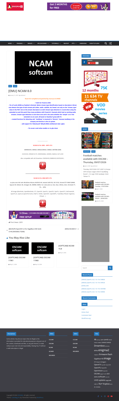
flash (110, 354)
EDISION (107, 346)
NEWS (10, 43)
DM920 (108, 342)
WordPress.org (86, 318)
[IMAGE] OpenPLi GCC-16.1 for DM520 (93, 282)
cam (102, 340)
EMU (10, 86)
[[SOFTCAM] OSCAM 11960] (43, 244)
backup (98, 339)
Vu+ (100, 383)
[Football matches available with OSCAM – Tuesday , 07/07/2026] (88, 185)
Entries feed (85, 312)
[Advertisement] (59, 27)
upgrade (108, 380)
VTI (97, 384)
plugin (101, 374)
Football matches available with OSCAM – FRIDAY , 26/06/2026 (102, 196)
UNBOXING (83, 43)
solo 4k (107, 377)
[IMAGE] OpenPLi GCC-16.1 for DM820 (93, 279)
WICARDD (52, 355)
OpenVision (98, 371)
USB (95, 384)
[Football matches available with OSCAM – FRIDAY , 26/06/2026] (88, 197)
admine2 (23, 95)
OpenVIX (105, 371)
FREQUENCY (87, 151)
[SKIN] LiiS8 (85, 286)
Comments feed (86, 315)
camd (106, 339)
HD (102, 359)
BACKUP (66, 43)
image (107, 358)
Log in (83, 309)
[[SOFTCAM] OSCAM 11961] (18, 244)
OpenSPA (104, 368)
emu (96, 350)
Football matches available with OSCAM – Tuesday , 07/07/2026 (102, 184)
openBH (104, 365)
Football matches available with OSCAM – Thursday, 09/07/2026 (95, 159)
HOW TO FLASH (94, 43)
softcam (101, 376)
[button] (13, 43)
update (102, 380)
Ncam (98, 362)
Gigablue (97, 359)
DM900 (104, 342)
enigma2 (103, 350)
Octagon (103, 362)
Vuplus (106, 383)
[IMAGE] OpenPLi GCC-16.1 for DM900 (93, 292)
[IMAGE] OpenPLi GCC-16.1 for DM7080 (94, 289)
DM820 (99, 342)
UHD (96, 380)
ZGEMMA (98, 387)
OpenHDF (108, 365)
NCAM (15, 86)
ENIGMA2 (20, 43)
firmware (103, 354)
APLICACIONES (42, 43)
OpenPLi (97, 367)
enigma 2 (96, 354)
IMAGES (30, 43)
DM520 (110, 339)
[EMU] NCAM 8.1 (71, 229)
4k (95, 339)
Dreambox (99, 345)
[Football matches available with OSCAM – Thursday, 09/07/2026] (97, 140)
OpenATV (97, 365)
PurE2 (104, 374)
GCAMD (51, 351)
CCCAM (51, 339)
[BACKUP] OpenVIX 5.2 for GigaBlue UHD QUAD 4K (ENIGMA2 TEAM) (25, 230)
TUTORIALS (55, 43)
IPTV (73, 43)
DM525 (95, 342)
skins (96, 377)
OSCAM (51, 343)
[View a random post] (110, 43)
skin (108, 374)
